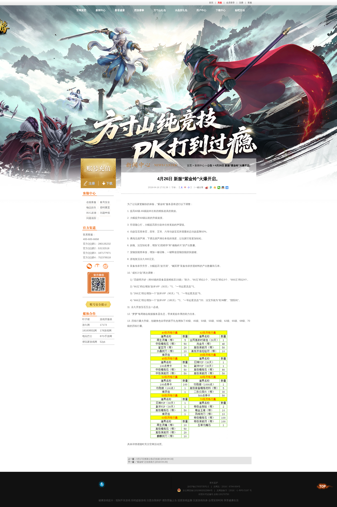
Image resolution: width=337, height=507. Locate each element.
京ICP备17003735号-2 (198, 486)
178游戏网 (105, 330)
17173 (103, 324)
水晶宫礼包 (181, 10)
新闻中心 (100, 10)
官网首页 (81, 10)
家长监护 (214, 482)
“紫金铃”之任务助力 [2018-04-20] (151, 462)
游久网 (86, 324)
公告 (209, 165)
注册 (241, 2)
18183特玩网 (89, 330)
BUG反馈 (91, 213)
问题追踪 (91, 218)
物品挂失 (91, 207)
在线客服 (91, 202)
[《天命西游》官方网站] (168, 18)
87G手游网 (106, 336)
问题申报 (105, 213)
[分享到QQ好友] (223, 187)
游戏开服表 (106, 319)
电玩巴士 (87, 336)
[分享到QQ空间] (214, 187)
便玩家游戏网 (89, 341)
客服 (250, 2)
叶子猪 (86, 319)
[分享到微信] (218, 187)
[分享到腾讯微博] (210, 187)
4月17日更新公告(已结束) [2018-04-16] (154, 459)
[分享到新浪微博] (206, 187)
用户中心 (201, 10)
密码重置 (105, 207)
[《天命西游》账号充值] (98, 168)
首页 (211, 2)
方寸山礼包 (160, 10)
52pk (102, 341)
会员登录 (230, 2)
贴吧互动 (240, 10)
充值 (220, 2)
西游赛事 (139, 10)
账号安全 (105, 202)
